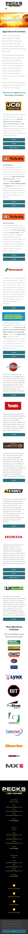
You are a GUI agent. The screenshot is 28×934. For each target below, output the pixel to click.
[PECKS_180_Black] (14, 2)
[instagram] (14, 901)
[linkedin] (14, 909)
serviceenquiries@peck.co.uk (14, 815)
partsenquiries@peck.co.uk (14, 811)
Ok (14, 931)
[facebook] (14, 885)
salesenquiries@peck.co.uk (14, 807)
